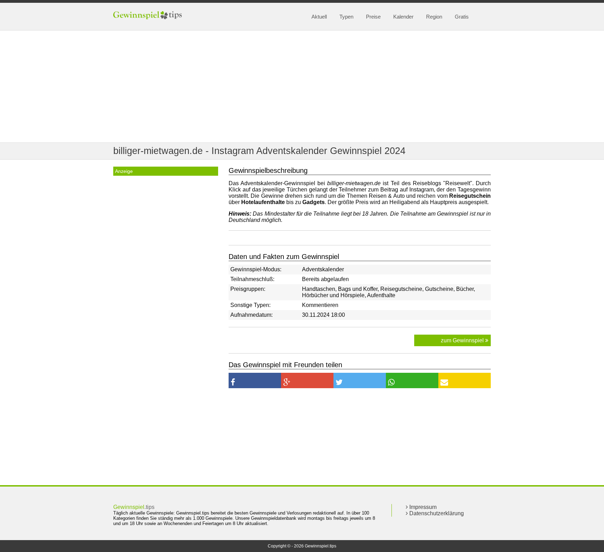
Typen (346, 17)
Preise (373, 17)
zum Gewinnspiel (463, 340)
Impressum (422, 507)
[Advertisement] (302, 86)
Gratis (462, 17)
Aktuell (319, 17)
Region (434, 17)
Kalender (403, 17)
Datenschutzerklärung (436, 513)
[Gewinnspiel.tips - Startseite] (148, 16)
